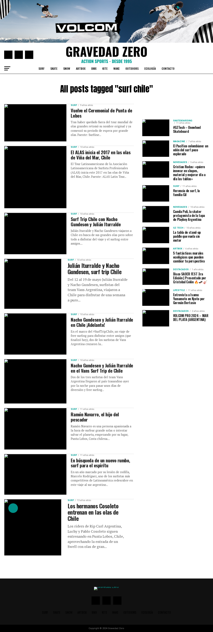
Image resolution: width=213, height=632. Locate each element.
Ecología (150, 68)
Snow (66, 68)
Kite (105, 68)
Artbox (80, 68)
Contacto (168, 68)
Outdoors (132, 68)
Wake (116, 68)
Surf (41, 68)
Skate (53, 68)
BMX (94, 68)
